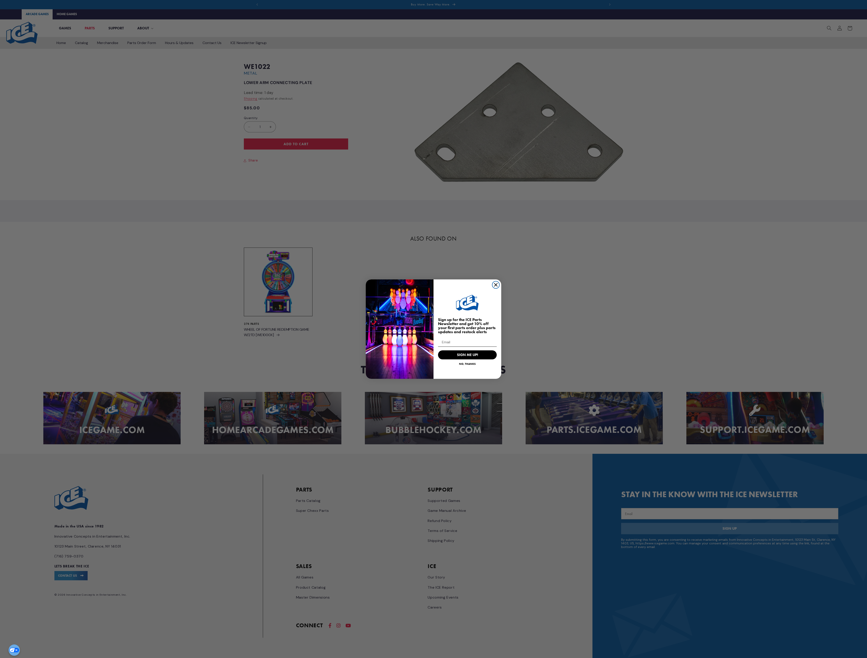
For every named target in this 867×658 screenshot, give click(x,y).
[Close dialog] (495, 284)
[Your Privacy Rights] (14, 650)
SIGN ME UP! (467, 355)
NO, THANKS (467, 363)
